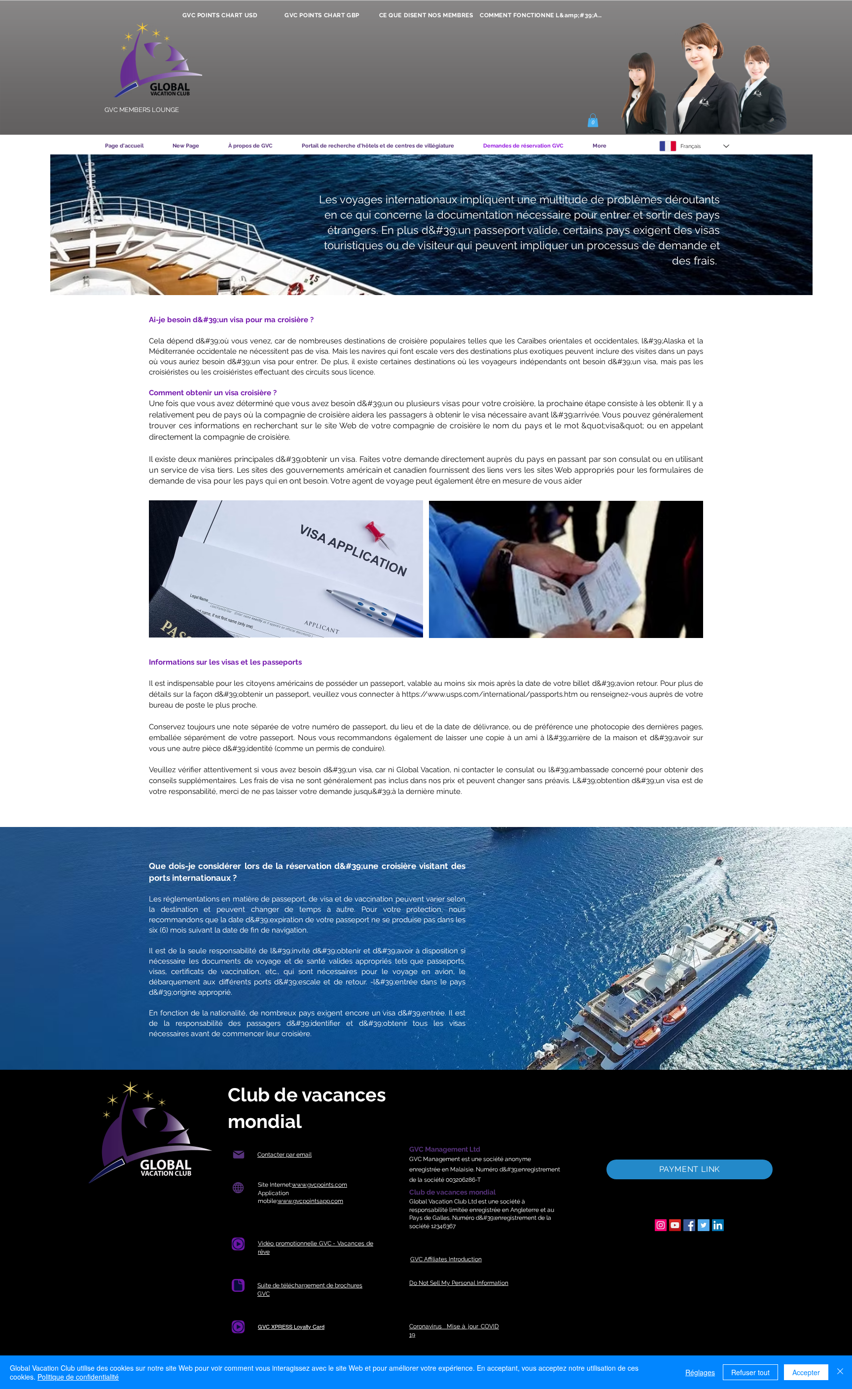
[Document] (238, 1244)
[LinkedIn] (718, 1225)
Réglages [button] (700, 1372)
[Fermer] (840, 1372)
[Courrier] (238, 1155)
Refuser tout (750, 1372)
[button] (593, 120)
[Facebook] (689, 1225)
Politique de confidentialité (78, 1377)
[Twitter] (704, 1225)
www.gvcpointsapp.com (310, 1201)
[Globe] (238, 1188)
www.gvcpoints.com (319, 1184)
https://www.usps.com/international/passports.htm (490, 694)
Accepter (806, 1372)
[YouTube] (675, 1225)
